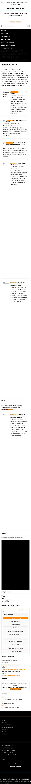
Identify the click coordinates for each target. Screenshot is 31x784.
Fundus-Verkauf (6, 724)
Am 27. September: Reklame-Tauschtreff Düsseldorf (12, 580)
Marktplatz (24, 60)
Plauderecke (16, 60)
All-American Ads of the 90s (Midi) (11, 407)
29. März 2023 (14, 166)
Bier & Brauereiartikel (15, 638)
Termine (3, 57)
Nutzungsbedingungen (22, 775)
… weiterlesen (19, 301)
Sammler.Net (20, 95)
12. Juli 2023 (14, 95)
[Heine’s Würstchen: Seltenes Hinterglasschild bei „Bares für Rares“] (12, 537)
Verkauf (3, 759)
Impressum (3, 775)
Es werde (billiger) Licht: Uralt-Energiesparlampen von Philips (16, 143)
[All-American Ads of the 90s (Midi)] (12, 405)
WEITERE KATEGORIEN (16, 651)
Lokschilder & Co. (15, 644)
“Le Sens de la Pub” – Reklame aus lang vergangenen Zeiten (17, 284)
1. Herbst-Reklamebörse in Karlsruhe (12, 699)
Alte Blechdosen (15, 621)
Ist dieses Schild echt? (7, 752)
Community (15, 57)
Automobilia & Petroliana (15, 641)
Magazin (3, 54)
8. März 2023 (14, 287)
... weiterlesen (18, 563)
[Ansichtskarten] (6, 94)
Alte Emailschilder (15, 627)
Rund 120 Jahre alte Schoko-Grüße (18, 164)
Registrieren (18, 22)
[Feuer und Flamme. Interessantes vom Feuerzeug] (15, 685)
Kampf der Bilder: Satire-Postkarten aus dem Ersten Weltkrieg (17, 416)
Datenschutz (11, 775)
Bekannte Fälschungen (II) (8, 45)
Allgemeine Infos (5, 36)
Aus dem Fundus (12, 54)
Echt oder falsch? (5, 39)
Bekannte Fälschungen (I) (7, 42)
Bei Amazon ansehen (7, 409)
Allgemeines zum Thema (8, 745)
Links (9, 57)
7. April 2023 (6, 123)
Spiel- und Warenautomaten (15, 648)
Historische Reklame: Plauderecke (11, 664)
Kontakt (2, 777)
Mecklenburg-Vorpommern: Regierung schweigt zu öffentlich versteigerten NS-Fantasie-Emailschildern (14, 574)
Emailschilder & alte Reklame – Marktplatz (14, 669)
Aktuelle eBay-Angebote (7, 48)
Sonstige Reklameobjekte (15, 634)
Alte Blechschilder (15, 624)
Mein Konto (13, 22)
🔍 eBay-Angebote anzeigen (15, 618)
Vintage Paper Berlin (8, 703)
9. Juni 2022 (14, 419)
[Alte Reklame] (4, 121)
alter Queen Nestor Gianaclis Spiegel (11, 671)
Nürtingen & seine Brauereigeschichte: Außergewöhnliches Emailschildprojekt (9, 586)
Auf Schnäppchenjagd (7, 727)
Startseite (3, 30)
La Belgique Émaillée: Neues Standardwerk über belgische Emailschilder (12, 567)
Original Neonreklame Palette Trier (10, 666)
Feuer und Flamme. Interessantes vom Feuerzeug (15, 687)
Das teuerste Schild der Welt (9, 754)
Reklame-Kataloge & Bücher (15, 631)
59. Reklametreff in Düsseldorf (10, 707)
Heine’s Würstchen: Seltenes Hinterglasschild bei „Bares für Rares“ (15, 544)
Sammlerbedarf (22, 54)
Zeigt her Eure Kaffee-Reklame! (9, 660)
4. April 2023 (6, 145)
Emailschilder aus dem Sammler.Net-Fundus (12, 51)
